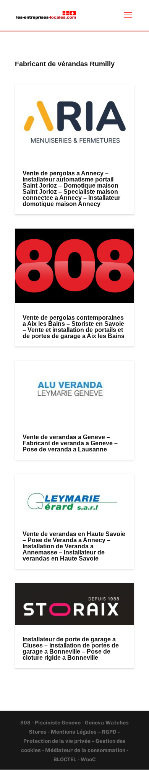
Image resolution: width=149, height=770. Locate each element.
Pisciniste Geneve (58, 722)
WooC (88, 759)
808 (26, 722)
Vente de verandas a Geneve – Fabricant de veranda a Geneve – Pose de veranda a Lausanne (70, 443)
